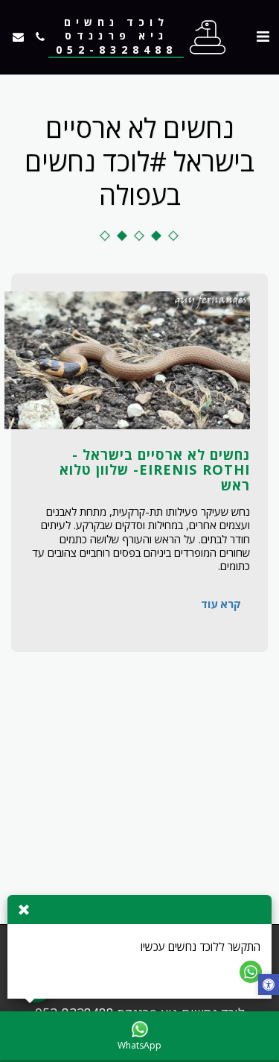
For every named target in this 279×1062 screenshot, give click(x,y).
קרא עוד (221, 603)
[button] (262, 36)
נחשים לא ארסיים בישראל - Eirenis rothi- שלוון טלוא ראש (155, 469)
